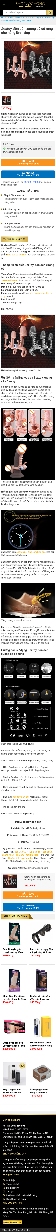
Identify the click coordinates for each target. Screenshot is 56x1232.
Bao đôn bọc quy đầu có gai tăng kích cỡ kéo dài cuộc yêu (41, 952)
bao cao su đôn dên (17, 254)
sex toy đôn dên (21, 797)
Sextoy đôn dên (9, 280)
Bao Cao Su (20, 851)
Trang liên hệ (12, 1184)
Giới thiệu (10, 1180)
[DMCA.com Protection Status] (12, 1222)
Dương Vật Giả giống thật (21, 858)
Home (4, 17)
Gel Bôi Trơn (32, 855)
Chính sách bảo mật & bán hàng (21, 1195)
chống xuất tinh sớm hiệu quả (31, 552)
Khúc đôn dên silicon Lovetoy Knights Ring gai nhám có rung (14, 999)
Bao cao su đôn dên (19, 17)
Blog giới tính (12, 1188)
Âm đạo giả (34, 851)
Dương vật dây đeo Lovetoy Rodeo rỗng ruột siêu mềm (14, 1045)
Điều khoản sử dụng (16, 1199)
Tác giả (9, 1191)
